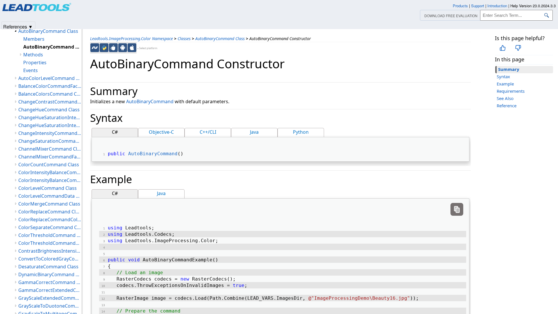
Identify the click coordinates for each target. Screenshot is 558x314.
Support (477, 5)
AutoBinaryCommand (150, 101)
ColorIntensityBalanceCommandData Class (49, 180)
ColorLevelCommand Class (47, 188)
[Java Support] (113, 47)
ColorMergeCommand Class (49, 204)
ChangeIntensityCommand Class (49, 133)
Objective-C (161, 132)
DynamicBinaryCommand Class (49, 274)
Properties (34, 62)
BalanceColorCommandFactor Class (49, 86)
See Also (505, 98)
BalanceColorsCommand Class (49, 94)
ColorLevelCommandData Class (49, 196)
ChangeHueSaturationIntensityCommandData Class (49, 125)
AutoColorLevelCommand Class (49, 78)
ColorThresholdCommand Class (49, 235)
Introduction (497, 5)
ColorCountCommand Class (48, 164)
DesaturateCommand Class (48, 266)
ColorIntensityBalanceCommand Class (49, 172)
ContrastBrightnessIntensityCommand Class (49, 251)
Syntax (503, 76)
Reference (506, 105)
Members (33, 39)
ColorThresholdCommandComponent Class (49, 243)
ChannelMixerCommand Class (49, 149)
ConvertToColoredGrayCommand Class (49, 259)
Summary (508, 69)
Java (254, 132)
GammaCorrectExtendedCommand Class (49, 290)
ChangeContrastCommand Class (49, 102)
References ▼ (18, 26)
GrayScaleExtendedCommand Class (49, 298)
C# (115, 132)
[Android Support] (122, 47)
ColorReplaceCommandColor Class (49, 219)
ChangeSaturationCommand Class (49, 141)
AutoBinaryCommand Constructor (52, 47)
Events (30, 70)
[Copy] (456, 209)
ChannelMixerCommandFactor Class (49, 157)
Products (460, 5)
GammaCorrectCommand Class (49, 282)
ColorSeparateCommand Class (49, 227)
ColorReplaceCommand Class (49, 211)
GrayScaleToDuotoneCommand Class (49, 306)
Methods (33, 54)
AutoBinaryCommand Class (220, 38)
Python (301, 132)
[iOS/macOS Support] (132, 47)
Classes (184, 38)
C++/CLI (208, 132)
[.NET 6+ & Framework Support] (94, 47)
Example (505, 84)
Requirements (511, 91)
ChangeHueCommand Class (49, 109)
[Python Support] (104, 47)
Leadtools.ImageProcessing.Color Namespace (131, 38)
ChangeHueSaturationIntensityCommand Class (49, 117)
